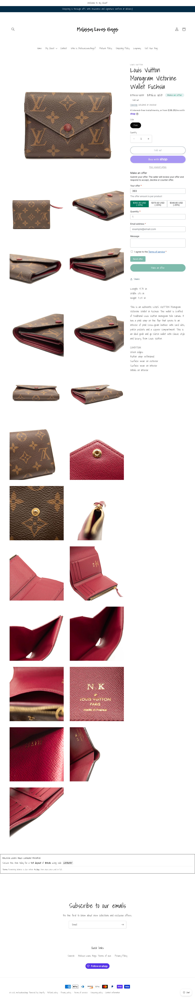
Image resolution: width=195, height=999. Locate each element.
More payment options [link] (158, 167)
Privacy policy (66, 992)
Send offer (138, 259)
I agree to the (150, 251)
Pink (137, 125)
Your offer (136, 185)
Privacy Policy (121, 956)
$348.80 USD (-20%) (176, 204)
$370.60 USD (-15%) (157, 204)
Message (134, 236)
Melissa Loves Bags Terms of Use (94, 956)
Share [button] (137, 279)
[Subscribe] (122, 924)
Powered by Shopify (36, 992)
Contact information (112, 992)
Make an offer (174, 95)
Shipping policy (97, 992)
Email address (138, 223)
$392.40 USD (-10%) (139, 204)
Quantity (133, 132)
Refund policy (53, 992)
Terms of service (156, 251)
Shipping (133, 104)
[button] (13, 29)
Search (71, 956)
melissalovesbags (22, 992)
